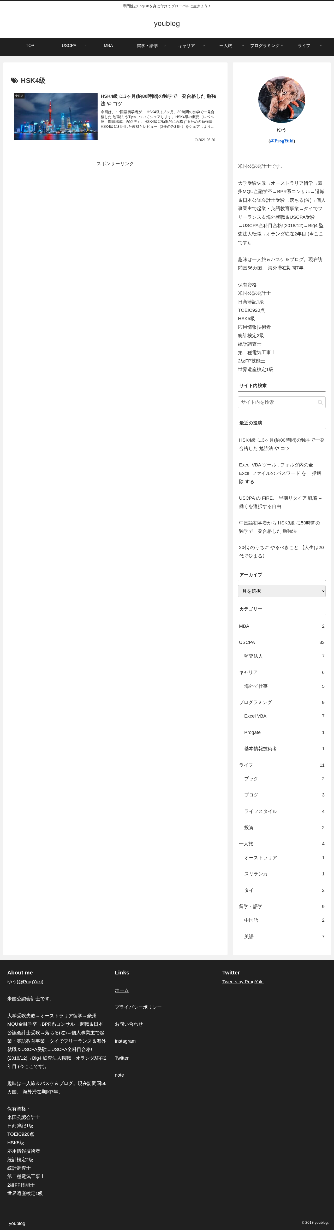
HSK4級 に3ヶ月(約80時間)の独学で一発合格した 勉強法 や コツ (282, 444)
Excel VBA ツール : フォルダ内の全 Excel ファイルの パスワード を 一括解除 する (280, 473)
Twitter (122, 1058)
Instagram (125, 1041)
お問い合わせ (129, 1024)
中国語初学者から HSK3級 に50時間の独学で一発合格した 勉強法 (279, 527)
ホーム (122, 990)
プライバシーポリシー (138, 1007)
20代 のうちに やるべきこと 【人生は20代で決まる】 (281, 551)
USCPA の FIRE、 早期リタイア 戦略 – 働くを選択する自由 (280, 502)
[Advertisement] (115, 204)
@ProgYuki (282, 140)
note (119, 1075)
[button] (320, 402)
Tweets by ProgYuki (243, 981)
